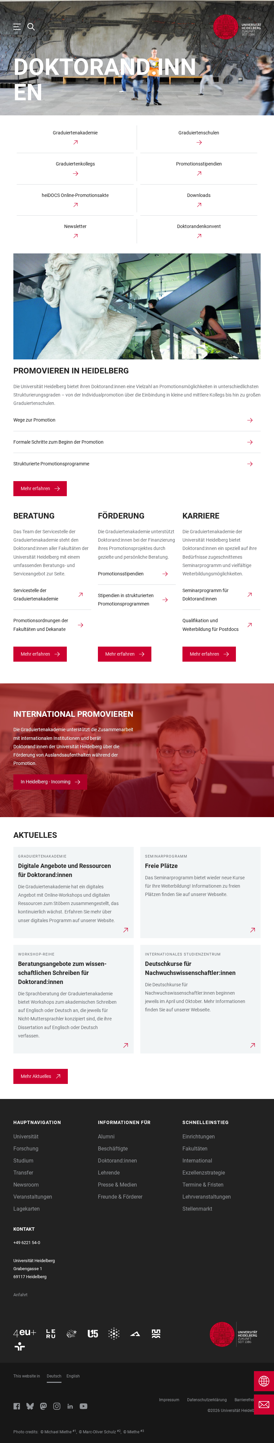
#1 (74, 1431)
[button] (52, 1122)
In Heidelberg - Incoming (46, 781)
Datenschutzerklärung (207, 1400)
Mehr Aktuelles (36, 1076)
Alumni (106, 1136)
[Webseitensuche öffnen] (34, 26)
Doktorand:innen (117, 1160)
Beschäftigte (113, 1148)
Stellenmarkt (197, 1209)
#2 (119, 1431)
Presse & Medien (117, 1185)
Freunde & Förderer (120, 1197)
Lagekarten (26, 1209)
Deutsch (54, 1376)
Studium (23, 1160)
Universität (25, 1136)
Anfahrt (20, 1294)
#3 (142, 1431)
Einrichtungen (198, 1136)
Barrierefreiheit (248, 1400)
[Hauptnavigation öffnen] (20, 26)
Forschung (25, 1148)
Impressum (169, 1400)
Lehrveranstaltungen (206, 1197)
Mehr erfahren (35, 488)
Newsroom (26, 1185)
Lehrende (109, 1173)
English (73, 1376)
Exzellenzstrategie (203, 1173)
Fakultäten (195, 1148)
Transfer (23, 1173)
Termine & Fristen (203, 1185)
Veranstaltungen (32, 1197)
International (197, 1160)
